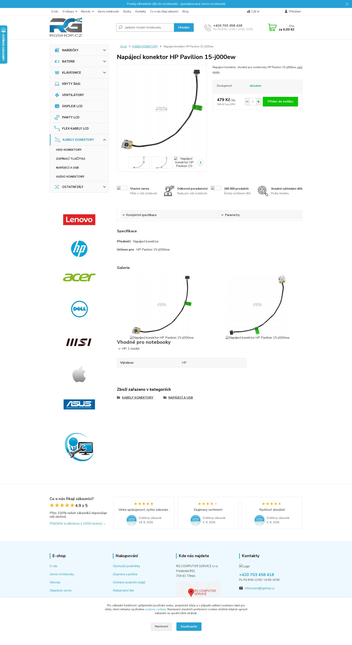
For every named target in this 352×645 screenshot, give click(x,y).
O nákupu (68, 11)
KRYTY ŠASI (71, 84)
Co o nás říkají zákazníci (164, 11)
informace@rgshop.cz (259, 588)
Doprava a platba (125, 574)
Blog (185, 11)
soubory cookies (155, 609)
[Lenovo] (79, 220)
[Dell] (79, 309)
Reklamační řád (123, 590)
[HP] (79, 249)
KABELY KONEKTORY (78, 140)
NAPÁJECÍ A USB (67, 168)
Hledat (183, 27)
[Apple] (79, 374)
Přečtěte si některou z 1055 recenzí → (78, 523)
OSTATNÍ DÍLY (72, 187)
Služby (127, 11)
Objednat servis (61, 590)
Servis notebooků (108, 11)
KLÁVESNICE (71, 73)
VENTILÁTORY (73, 95)
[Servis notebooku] (79, 447)
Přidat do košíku (280, 101)
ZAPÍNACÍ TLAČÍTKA (70, 159)
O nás (54, 11)
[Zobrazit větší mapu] (198, 592)
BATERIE (68, 61)
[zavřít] (347, 4)
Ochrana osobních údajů (129, 582)
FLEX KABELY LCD (75, 129)
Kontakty (140, 11)
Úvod (123, 46)
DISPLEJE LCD (72, 106)
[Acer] (79, 277)
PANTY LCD (70, 117)
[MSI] (79, 342)
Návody (85, 11)
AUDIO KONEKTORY (70, 177)
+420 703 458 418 (227, 25)
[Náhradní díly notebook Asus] (79, 404)
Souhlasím (189, 626)
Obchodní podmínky (126, 566)
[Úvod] (81, 27)
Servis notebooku (62, 574)
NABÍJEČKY (70, 50)
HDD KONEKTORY (68, 150)
